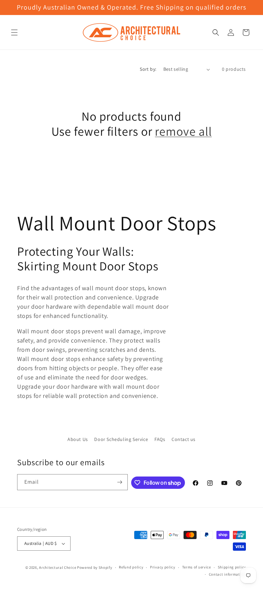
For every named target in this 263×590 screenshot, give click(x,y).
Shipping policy (232, 567)
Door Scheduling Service (121, 439)
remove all (183, 131)
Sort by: (148, 69)
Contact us (184, 439)
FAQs (159, 439)
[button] (14, 32)
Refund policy (131, 567)
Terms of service (196, 567)
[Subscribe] (119, 482)
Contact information (227, 574)
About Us (77, 439)
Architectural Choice (57, 567)
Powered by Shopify (94, 567)
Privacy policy (162, 567)
